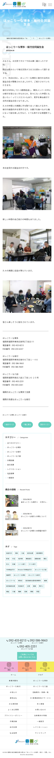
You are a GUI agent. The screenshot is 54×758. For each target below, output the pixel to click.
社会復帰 (10, 473)
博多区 (20, 581)
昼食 (34, 586)
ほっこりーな (10, 581)
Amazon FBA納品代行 (25, 570)
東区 (16, 553)
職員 (19, 591)
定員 (25, 591)
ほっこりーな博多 (8, 415)
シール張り (22, 564)
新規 (7, 559)
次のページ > (44, 425)
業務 (31, 591)
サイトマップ (40, 733)
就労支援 (30, 553)
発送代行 (9, 553)
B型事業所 (39, 553)
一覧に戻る (27, 425)
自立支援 (10, 465)
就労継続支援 (10, 586)
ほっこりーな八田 (14, 456)
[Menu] (50, 4)
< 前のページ (9, 425)
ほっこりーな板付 (20, 415)
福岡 (45, 581)
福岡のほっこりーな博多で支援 (16, 392)
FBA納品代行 (10, 570)
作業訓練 (10, 460)
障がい (41, 586)
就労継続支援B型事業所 (33, 581)
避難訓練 (37, 559)
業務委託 (29, 559)
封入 (7, 564)
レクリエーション (14, 469)
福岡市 (8, 575)
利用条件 (21, 586)
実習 (37, 591)
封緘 (13, 564)
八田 (22, 553)
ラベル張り (32, 564)
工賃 (28, 586)
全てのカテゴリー (14, 443)
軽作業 (20, 559)
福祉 (7, 591)
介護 (13, 591)
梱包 (45, 559)
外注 (13, 559)
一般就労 (10, 478)
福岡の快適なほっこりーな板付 (16, 399)
